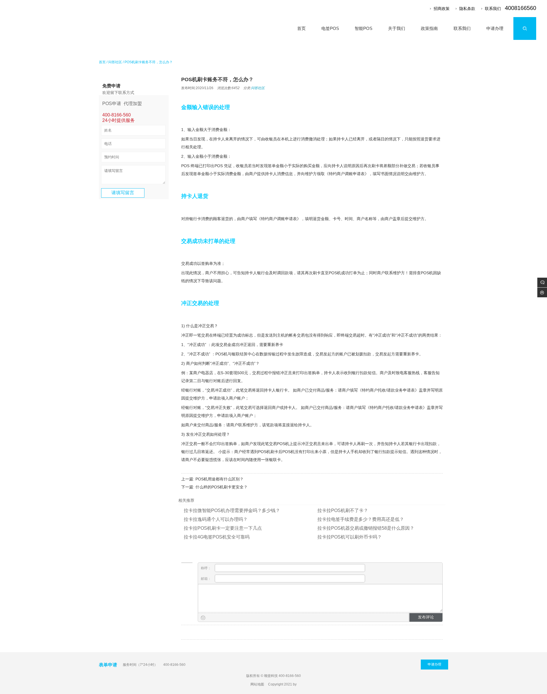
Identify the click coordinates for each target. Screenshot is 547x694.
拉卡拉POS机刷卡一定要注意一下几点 (223, 528)
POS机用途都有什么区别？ (219, 479)
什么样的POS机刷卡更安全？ (221, 487)
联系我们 (493, 8)
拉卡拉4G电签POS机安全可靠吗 (217, 537)
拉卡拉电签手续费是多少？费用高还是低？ (360, 519)
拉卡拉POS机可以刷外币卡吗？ (349, 537)
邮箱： (206, 579)
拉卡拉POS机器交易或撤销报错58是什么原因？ (365, 528)
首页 (102, 62)
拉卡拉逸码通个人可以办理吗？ (216, 519)
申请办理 (434, 664)
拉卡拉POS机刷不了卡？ (342, 510)
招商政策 (442, 8)
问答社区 (115, 62)
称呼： (206, 568)
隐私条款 (467, 8)
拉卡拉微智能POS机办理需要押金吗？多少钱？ (232, 510)
